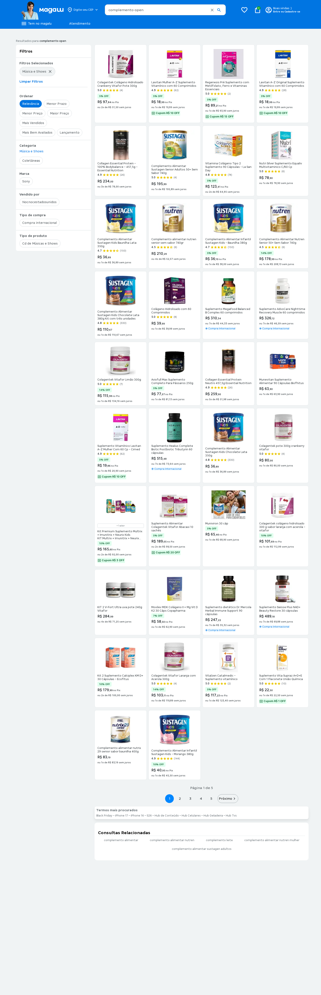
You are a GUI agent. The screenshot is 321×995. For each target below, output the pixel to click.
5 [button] (211, 798)
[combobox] (165, 9)
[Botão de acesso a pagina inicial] (42, 10)
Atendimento (79, 23)
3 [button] (190, 798)
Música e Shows (31, 151)
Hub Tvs (231, 815)
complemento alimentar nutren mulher (271, 840)
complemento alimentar (121, 840)
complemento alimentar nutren (172, 840)
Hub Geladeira (213, 815)
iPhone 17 (121, 815)
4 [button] (201, 798)
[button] (212, 10)
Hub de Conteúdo (167, 815)
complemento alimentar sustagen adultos (201, 848)
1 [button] (169, 798)
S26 (149, 815)
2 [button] (180, 798)
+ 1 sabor (121, 526)
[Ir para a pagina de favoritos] (244, 9)
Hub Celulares (191, 815)
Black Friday (104, 815)
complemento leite (219, 840)
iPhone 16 (137, 815)
